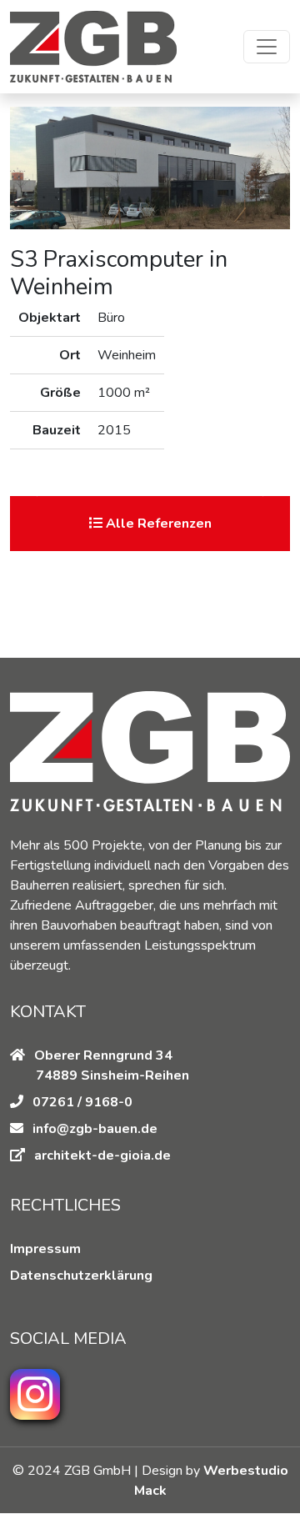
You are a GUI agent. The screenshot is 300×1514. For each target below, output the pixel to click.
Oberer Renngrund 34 (101, 1055)
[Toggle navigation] (266, 46)
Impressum (45, 1249)
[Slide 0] (150, 459)
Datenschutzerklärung (81, 1275)
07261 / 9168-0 (80, 1102)
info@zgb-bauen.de (95, 1129)
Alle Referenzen (157, 523)
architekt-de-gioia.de (102, 1155)
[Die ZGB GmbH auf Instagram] (35, 1394)
